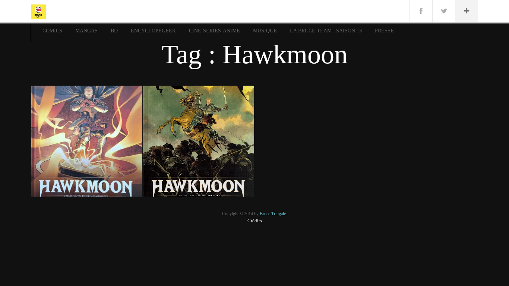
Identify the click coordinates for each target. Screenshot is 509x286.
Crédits (254, 220)
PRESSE (384, 31)
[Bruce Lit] (38, 11)
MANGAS (86, 31)
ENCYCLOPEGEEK (153, 31)
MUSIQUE (265, 31)
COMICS (52, 31)
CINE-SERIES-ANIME (214, 31)
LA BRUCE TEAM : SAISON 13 (326, 31)
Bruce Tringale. (273, 213)
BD (114, 31)
